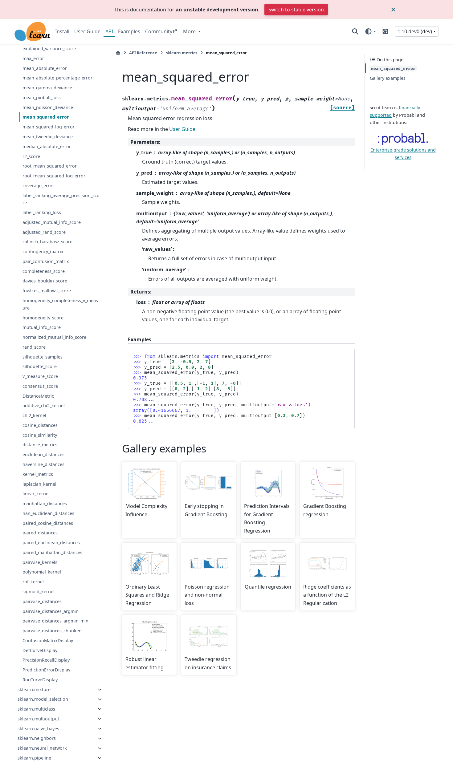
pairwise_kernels (39, 562)
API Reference (143, 52)
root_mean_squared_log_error (53, 176)
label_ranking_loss (41, 212)
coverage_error (38, 185)
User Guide (87, 31)
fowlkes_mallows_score (46, 291)
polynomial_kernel (41, 572)
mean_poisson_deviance (47, 107)
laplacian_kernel (39, 484)
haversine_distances (43, 464)
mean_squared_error (45, 117)
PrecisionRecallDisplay (46, 660)
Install (62, 31)
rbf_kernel (33, 582)
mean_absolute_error (44, 68)
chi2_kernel (34, 416)
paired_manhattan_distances (52, 552)
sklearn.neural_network (42, 748)
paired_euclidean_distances (51, 542)
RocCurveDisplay (40, 680)
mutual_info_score (41, 327)
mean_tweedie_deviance (47, 137)
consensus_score (40, 386)
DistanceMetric (38, 396)
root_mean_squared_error (49, 166)
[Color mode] (370, 31)
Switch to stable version (296, 9)
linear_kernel (36, 494)
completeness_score (43, 271)
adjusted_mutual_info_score (51, 222)
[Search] (355, 31)
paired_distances (40, 533)
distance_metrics (39, 445)
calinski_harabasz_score (47, 242)
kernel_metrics (37, 474)
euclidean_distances (43, 455)
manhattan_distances (44, 503)
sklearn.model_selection (43, 699)
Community (158, 31)
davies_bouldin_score (44, 281)
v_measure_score (40, 376)
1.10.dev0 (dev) (415, 31)
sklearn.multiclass (36, 709)
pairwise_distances (42, 601)
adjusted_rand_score (44, 232)
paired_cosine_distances (47, 523)
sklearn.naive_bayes (38, 729)
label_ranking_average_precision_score (61, 199)
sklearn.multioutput (38, 719)
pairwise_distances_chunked (52, 631)
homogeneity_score (42, 318)
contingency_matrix (42, 252)
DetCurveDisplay (39, 650)
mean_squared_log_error (48, 127)
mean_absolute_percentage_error (57, 78)
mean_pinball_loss (41, 97)
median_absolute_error (46, 146)
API (109, 31)
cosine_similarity (39, 435)
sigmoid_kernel (38, 591)
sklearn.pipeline (34, 758)
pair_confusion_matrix (45, 261)
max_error (33, 58)
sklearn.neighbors (37, 738)
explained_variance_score (49, 48)
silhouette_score (39, 367)
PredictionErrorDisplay (46, 670)
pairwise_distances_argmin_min (55, 621)
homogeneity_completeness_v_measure (60, 304)
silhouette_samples (42, 357)
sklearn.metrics (181, 52)
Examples (129, 31)
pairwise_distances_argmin (50, 611)
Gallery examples (388, 78)
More (190, 31)
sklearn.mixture (34, 689)
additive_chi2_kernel (43, 406)
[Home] (118, 53)
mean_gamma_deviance (47, 88)
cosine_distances (40, 425)
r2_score (31, 156)
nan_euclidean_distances (48, 513)
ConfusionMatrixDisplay (47, 640)
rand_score (34, 347)
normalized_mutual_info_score (54, 337)
